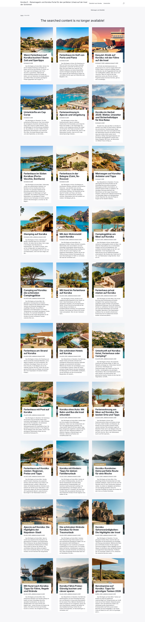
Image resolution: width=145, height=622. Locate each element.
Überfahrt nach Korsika (95, 3)
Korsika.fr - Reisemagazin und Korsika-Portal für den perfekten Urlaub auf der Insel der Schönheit (53, 3)
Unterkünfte (106, 3)
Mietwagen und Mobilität (98, 10)
